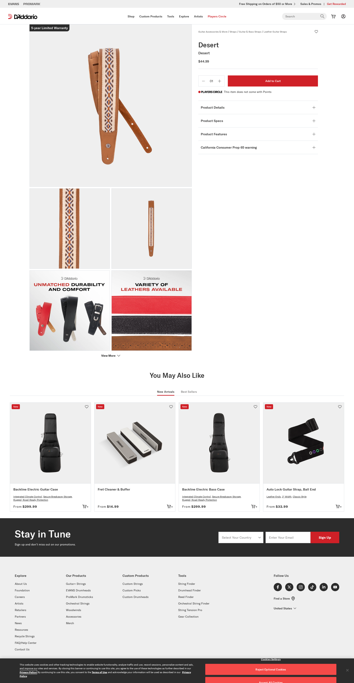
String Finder (186, 584)
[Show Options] (260, 537)
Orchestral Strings (78, 603)
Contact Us (22, 649)
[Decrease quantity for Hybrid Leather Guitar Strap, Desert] (203, 81)
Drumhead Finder (189, 590)
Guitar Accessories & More (212, 31)
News (18, 623)
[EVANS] (13, 4)
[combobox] (240, 537)
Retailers (20, 610)
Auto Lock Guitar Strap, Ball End (291, 489)
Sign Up (325, 537)
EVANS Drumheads (78, 590)
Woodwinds (73, 610)
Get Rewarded (336, 4)
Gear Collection (188, 616)
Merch (70, 623)
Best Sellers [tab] (189, 392)
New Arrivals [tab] (165, 392)
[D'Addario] (22, 16)
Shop (131, 16)
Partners (20, 616)
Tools (170, 16)
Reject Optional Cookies (270, 669)
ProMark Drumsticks (79, 597)
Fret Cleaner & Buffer (114, 489)
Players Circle (217, 16)
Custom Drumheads (136, 597)
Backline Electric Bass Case (203, 489)
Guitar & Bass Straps (250, 31)
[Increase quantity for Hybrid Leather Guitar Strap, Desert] (219, 81)
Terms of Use (99, 672)
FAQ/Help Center (25, 643)
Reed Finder (186, 597)
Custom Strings (133, 584)
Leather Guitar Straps (275, 31)
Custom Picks (132, 590)
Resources (21, 630)
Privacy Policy (28, 672)
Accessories (73, 616)
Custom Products (150, 16)
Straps (233, 31)
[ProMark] (32, 4)
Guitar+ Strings (76, 584)
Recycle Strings (25, 636)
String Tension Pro (190, 610)
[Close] (347, 670)
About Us (21, 584)
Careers (20, 597)
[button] (316, 31)
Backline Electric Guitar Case (35, 489)
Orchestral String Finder (193, 603)
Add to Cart (273, 81)
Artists (198, 16)
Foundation (22, 590)
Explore (184, 16)
